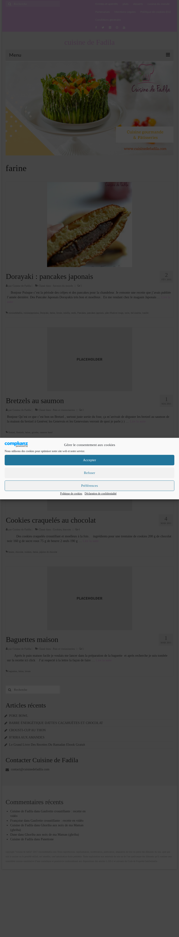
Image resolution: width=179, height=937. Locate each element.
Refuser (89, 473)
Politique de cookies (71, 493)
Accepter (89, 460)
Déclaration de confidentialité (101, 493)
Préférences (89, 485)
